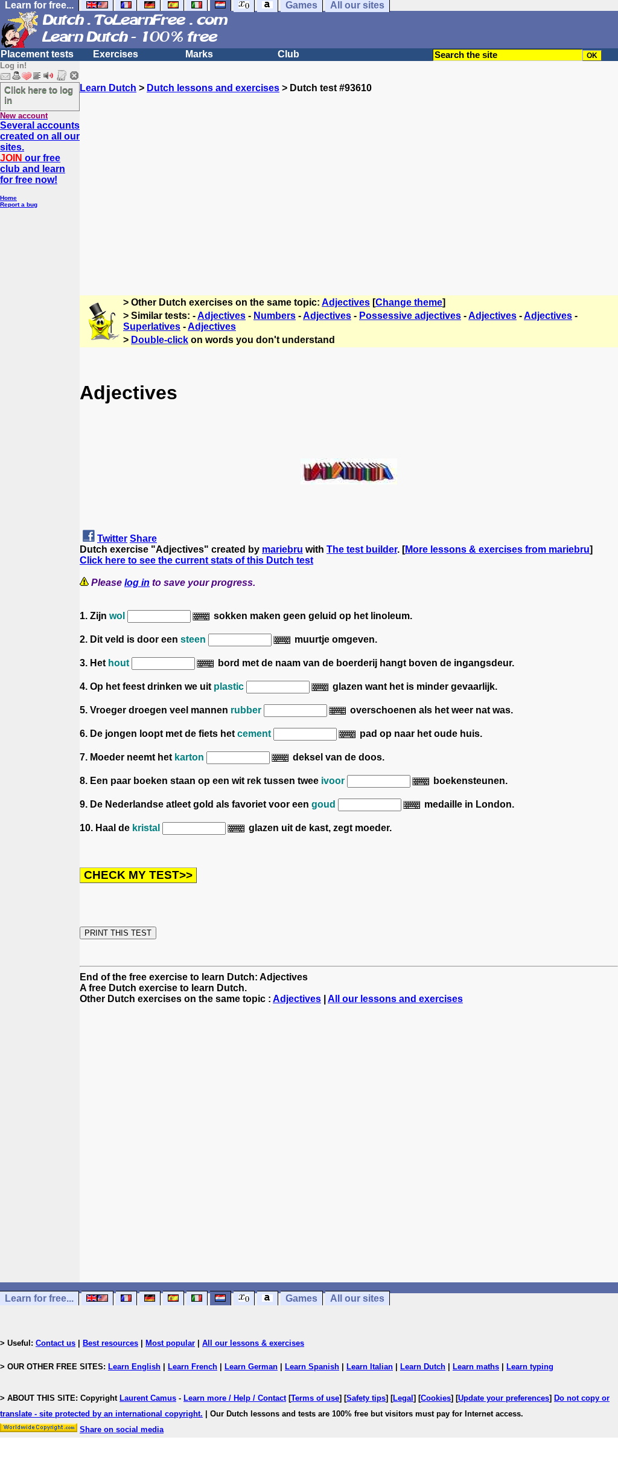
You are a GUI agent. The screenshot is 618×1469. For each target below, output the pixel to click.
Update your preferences (503, 1398)
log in (137, 582)
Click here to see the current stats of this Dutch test (196, 560)
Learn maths (476, 1366)
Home (8, 197)
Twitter (112, 538)
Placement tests (37, 54)
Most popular (170, 1343)
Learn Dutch (108, 88)
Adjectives (346, 302)
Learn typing (529, 1366)
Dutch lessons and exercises (213, 88)
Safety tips (366, 1398)
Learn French (192, 1366)
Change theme (408, 302)
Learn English (134, 1366)
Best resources (110, 1343)
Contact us (55, 1343)
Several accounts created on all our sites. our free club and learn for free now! (40, 152)
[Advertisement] (349, 178)
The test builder (362, 549)
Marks (199, 54)
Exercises (115, 54)
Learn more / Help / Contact (234, 1398)
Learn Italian (369, 1366)
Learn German (251, 1366)
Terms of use (315, 1398)
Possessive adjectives (410, 315)
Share (143, 538)
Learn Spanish (312, 1366)
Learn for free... (39, 1298)
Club (288, 54)
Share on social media (122, 1429)
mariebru (282, 549)
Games (301, 1298)
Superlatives (151, 326)
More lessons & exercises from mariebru (497, 549)
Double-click (159, 340)
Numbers (274, 315)
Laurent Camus (147, 1398)
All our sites (357, 1298)
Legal (403, 1398)
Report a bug (18, 204)
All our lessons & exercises (253, 1343)
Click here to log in (38, 95)
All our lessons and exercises (395, 999)
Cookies (436, 1398)
